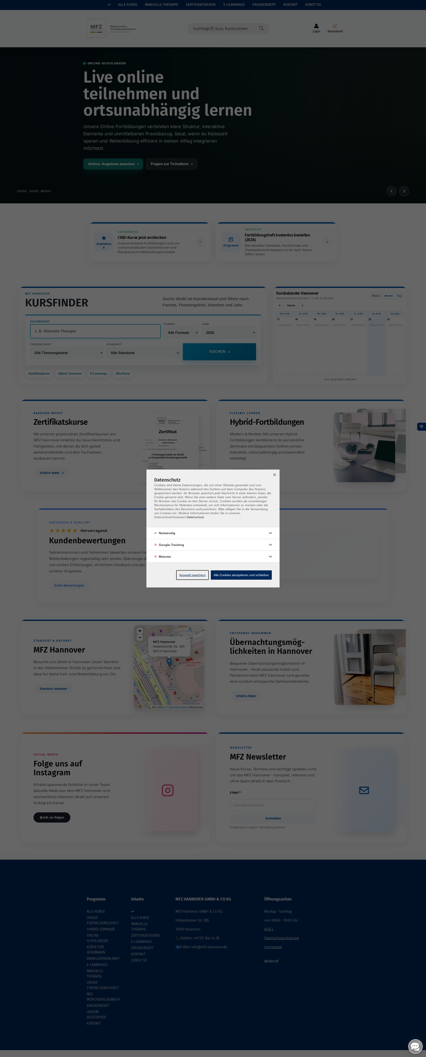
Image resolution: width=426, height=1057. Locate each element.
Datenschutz (195, 517)
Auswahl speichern (192, 575)
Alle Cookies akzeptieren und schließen (241, 575)
